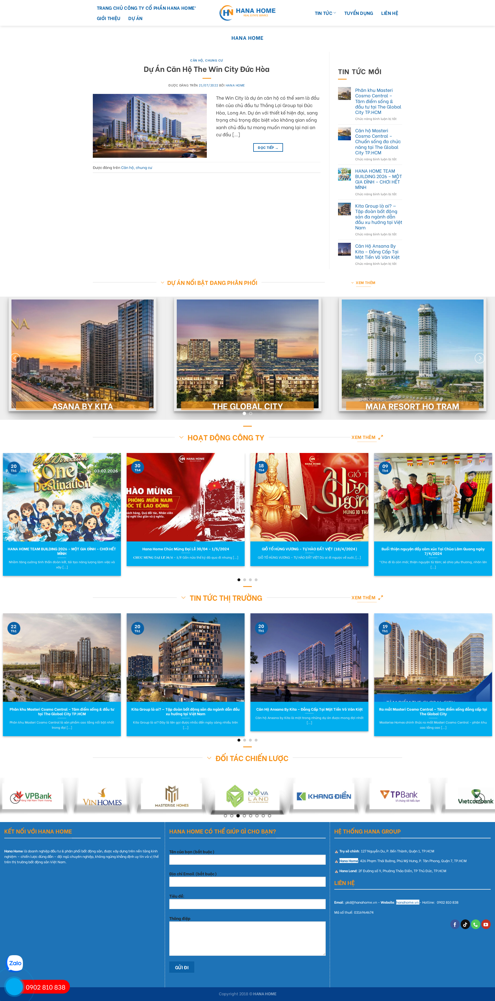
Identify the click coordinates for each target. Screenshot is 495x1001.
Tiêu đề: (176, 896)
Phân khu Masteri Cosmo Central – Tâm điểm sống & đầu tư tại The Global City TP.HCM (378, 101)
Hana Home (247, 37)
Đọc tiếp (268, 147)
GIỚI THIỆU (108, 18)
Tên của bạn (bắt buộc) (192, 851)
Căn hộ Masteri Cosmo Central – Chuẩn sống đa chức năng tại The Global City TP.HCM (378, 141)
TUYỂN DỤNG (358, 12)
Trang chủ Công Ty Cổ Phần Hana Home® (146, 7)
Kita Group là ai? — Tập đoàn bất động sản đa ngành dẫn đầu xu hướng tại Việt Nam (378, 216)
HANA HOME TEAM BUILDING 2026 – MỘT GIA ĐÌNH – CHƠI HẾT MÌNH (378, 179)
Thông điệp (179, 918)
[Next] (480, 358)
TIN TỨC (323, 12)
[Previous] (15, 358)
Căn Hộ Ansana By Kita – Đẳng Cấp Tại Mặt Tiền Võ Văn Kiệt (377, 251)
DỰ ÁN (135, 18)
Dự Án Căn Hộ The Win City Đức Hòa (207, 68)
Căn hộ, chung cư (206, 60)
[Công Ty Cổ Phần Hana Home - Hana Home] (247, 13)
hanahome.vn (407, 902)
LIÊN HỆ (389, 12)
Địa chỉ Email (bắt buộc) (193, 873)
